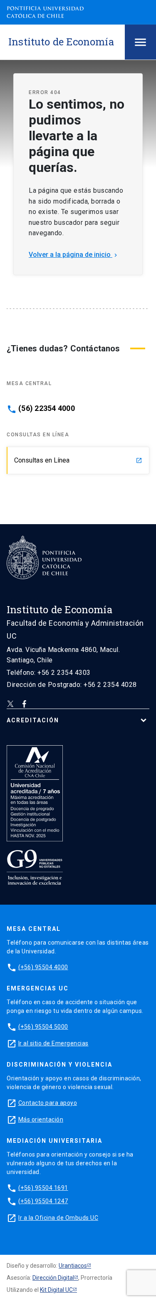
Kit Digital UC (56, 1289)
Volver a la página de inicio (74, 255)
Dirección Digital (53, 1277)
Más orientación (41, 1119)
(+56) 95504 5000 (43, 1026)
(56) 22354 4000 (46, 408)
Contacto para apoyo (47, 1103)
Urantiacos (73, 1265)
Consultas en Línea (78, 460)
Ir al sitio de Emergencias (53, 1043)
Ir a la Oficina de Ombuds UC (58, 1217)
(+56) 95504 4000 (43, 967)
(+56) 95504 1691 (43, 1187)
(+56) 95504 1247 (43, 1201)
